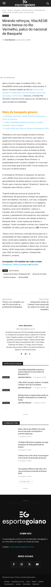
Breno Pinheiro (14, 270)
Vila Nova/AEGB (23, 277)
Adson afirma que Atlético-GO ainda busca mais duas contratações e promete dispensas (31, 431)
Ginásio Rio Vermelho (39, 274)
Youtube (34, 264)
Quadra (10, 10)
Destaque (6, 390)
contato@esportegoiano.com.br (21, 547)
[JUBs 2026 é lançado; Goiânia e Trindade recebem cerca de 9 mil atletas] (9, 386)
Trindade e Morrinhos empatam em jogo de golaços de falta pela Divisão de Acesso (33, 444)
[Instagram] (25, 353)
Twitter (15, 264)
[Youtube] (37, 564)
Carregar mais (25, 482)
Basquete (17, 10)
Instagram (24, 264)
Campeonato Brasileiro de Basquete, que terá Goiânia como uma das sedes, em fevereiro (23, 92)
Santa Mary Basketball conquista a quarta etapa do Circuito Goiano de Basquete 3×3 (31, 372)
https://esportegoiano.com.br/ (25, 329)
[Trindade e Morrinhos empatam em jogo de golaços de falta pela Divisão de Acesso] (9, 446)
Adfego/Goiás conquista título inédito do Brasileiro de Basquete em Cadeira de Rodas (33, 397)
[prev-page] (3, 407)
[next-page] (7, 407)
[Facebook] (21, 353)
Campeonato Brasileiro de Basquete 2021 (16, 274)
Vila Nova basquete (9, 277)
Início (4, 10)
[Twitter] (30, 353)
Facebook (6, 264)
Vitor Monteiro (10, 40)
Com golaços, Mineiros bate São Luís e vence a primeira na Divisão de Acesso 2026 (32, 471)
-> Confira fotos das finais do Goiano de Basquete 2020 (25, 128)
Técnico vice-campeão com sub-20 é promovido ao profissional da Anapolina (13, 304)
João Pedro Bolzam (24, 377)
